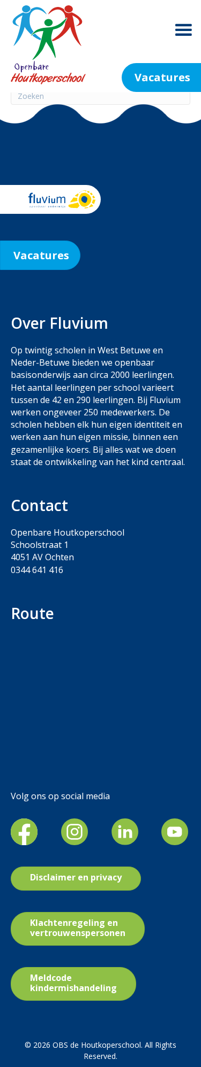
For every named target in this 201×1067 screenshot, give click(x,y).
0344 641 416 (37, 570)
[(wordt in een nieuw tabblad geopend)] (24, 831)
